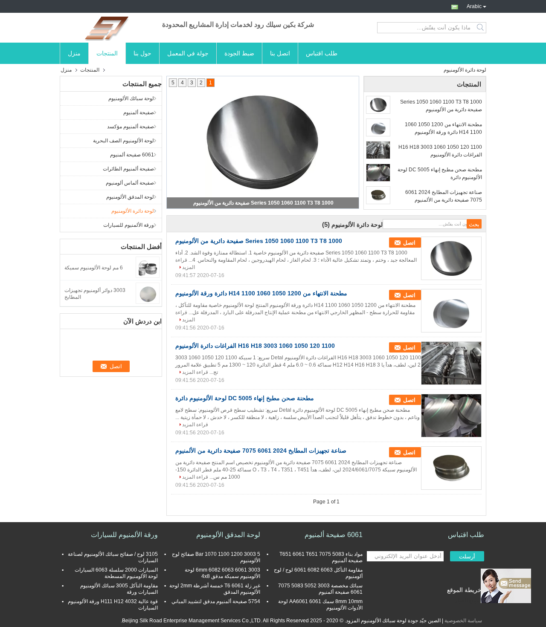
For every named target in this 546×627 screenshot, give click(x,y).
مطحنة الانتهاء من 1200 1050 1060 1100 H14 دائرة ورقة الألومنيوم (443, 128)
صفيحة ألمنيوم (138, 113)
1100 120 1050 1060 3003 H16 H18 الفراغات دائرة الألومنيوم (440, 151)
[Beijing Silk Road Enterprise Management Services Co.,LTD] (107, 27)
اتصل (409, 243)
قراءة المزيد (195, 372)
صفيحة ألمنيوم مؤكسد (130, 127)
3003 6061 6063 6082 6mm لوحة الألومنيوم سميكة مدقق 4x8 (222, 573)
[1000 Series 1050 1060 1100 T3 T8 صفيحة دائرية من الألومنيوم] (263, 142)
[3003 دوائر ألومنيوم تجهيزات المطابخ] (147, 293)
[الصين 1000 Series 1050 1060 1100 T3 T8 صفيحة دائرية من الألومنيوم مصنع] (451, 258)
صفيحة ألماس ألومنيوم (130, 183)
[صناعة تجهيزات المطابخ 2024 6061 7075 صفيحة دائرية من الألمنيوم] (378, 195)
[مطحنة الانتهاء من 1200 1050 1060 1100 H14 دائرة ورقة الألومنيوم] (378, 127)
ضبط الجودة (239, 53)
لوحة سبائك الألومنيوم (131, 98)
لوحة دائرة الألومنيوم (132, 211)
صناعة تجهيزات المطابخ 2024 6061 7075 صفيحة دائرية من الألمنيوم (443, 196)
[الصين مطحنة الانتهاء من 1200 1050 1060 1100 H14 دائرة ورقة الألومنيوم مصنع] (451, 310)
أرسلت (467, 556)
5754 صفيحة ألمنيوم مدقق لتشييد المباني (215, 601)
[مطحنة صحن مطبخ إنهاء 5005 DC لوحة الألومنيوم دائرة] (378, 173)
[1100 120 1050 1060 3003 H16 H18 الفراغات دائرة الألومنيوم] (378, 150)
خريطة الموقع (464, 590)
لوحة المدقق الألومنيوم (130, 197)
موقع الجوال (466, 601)
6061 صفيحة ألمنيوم (132, 155)
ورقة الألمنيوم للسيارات (128, 225)
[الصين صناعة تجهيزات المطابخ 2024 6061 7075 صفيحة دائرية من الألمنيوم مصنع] (451, 468)
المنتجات (107, 53)
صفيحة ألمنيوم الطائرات (128, 169)
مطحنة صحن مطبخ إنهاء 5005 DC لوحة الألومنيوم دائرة (440, 173)
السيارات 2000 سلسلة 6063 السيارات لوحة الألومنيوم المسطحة (116, 573)
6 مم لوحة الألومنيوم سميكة (93, 268)
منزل (74, 53)
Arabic (474, 5)
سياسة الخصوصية (463, 621)
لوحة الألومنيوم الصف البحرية (123, 141)
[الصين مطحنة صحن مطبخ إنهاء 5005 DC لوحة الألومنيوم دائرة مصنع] (451, 415)
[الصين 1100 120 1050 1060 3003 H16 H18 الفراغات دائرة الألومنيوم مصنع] (451, 363)
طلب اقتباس (321, 53)
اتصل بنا (280, 53)
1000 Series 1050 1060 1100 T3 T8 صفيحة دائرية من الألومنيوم (263, 203)
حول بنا (142, 53)
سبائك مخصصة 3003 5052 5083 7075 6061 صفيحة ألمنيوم (320, 589)
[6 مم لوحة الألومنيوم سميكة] (147, 267)
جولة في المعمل (188, 53)
